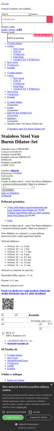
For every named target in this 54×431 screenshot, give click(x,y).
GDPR (10, 366)
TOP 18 (17, 51)
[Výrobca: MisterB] (6, 196)
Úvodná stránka (14, 43)
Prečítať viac (21, 407)
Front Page (18, 57)
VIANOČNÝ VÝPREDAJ (26, 59)
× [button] (51, 385)
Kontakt (11, 67)
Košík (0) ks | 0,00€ (43, 35)
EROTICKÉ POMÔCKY (19, 113)
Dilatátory (12, 118)
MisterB (15, 170)
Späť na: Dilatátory (10, 193)
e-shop (10, 46)
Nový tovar (18, 49)
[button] (16, 412)
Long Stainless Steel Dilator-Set (22, 210)
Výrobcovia (18, 54)
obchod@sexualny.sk (17, 343)
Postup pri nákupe (15, 380)
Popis (9, 220)
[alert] (27, 406)
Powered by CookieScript (27, 428)
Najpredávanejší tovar (17, 360)
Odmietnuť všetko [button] (38, 417)
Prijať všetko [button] (13, 417)
